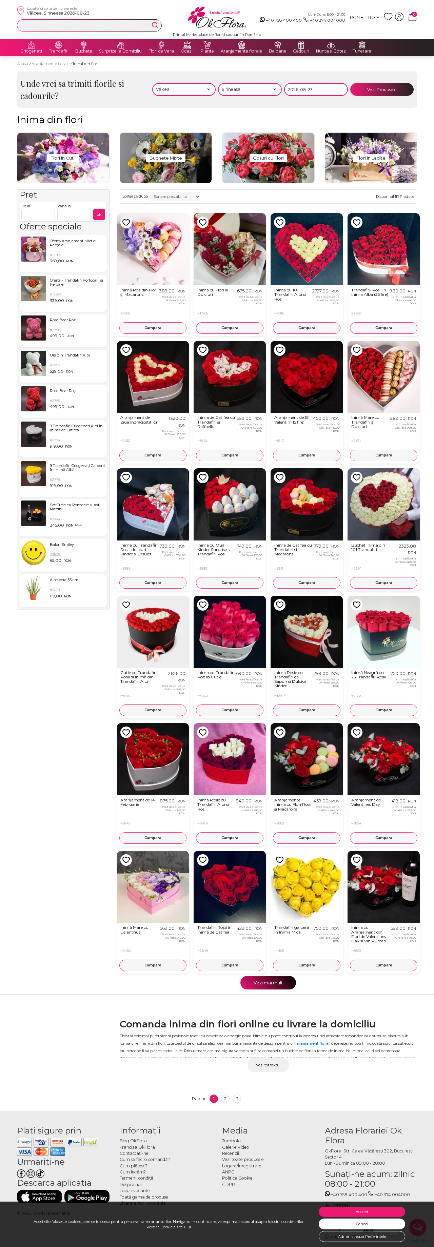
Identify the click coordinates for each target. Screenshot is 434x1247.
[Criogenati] (31, 45)
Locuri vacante (135, 1190)
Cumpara (152, 328)
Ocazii (187, 51)
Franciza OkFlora (137, 1147)
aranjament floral (313, 1043)
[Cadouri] (301, 45)
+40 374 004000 (327, 20)
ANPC (228, 1171)
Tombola (231, 1140)
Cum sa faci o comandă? (145, 1159)
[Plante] (207, 45)
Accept (362, 1211)
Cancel (362, 1224)
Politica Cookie (159, 1227)
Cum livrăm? (133, 1171)
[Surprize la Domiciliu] (120, 45)
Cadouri (301, 51)
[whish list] (389, 19)
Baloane (277, 51)
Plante (207, 51)
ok (99, 214)
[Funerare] (362, 45)
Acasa (22, 63)
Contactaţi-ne (134, 1153)
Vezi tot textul (268, 1065)
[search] (155, 25)
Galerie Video (235, 1147)
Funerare (362, 51)
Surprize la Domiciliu (120, 51)
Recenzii (230, 1153)
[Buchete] (83, 45)
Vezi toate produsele (243, 1159)
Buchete (83, 51)
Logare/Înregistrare (241, 1165)
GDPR (228, 1184)
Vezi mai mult (268, 982)
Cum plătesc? (133, 1165)
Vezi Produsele (382, 89)
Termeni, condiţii (136, 1178)
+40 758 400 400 (284, 20)
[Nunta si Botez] (331, 45)
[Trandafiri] (58, 45)
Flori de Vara (161, 51)
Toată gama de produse (144, 1197)
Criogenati (31, 51)
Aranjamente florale (241, 51)
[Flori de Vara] (161, 45)
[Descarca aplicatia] (39, 1196)
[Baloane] (277, 45)
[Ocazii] (187, 45)
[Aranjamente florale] (241, 45)
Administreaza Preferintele (362, 1236)
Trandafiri (58, 51)
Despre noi (131, 1184)
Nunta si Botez (331, 51)
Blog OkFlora (133, 1140)
